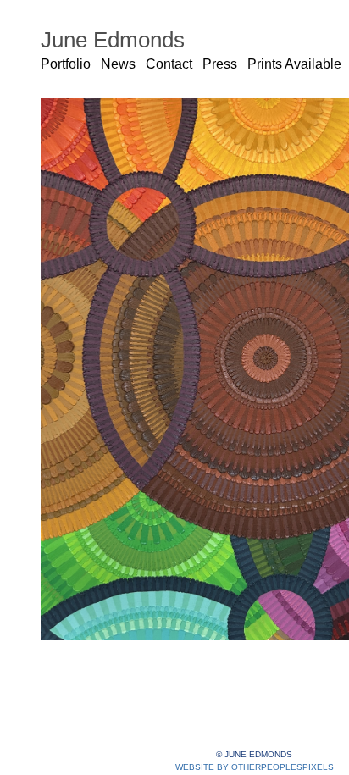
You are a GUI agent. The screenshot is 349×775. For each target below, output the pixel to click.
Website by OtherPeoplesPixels (254, 767)
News (118, 64)
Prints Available (294, 64)
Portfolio (66, 64)
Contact (169, 64)
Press (219, 64)
